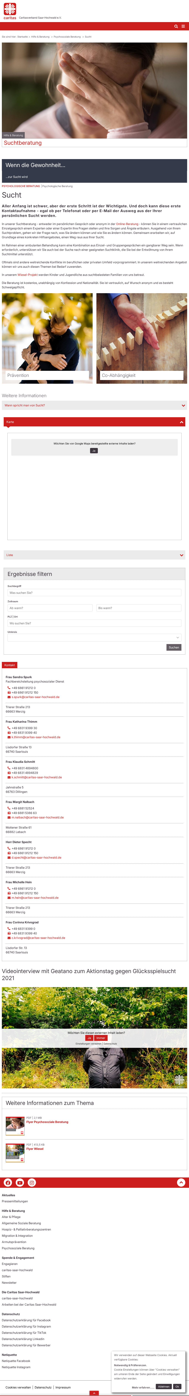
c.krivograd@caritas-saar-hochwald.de (38, 938)
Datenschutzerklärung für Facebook (26, 1320)
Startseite (22, 36)
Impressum (63, 1387)
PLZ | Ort (13, 616)
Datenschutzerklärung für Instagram (26, 1326)
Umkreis (12, 631)
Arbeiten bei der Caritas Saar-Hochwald (29, 1304)
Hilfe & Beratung (40, 36)
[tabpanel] (94, 96)
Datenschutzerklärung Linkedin (23, 1339)
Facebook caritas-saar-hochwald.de (8, 1182)
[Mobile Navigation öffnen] (183, 26)
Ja (93, 450)
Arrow (94, 1393)
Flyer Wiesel (34, 1149)
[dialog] (148, 1371)
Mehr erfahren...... (143, 1387)
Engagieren (10, 1264)
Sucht (88, 36)
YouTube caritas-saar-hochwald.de (20, 1182)
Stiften (6, 1276)
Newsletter (9, 1282)
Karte (10, 422)
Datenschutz (43, 1387)
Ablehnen (163, 1386)
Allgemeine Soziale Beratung (21, 1223)
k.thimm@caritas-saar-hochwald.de (36, 737)
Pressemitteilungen (15, 1201)
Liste (9, 555)
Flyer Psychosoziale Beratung (47, 1122)
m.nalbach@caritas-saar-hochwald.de (38, 817)
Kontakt (9, 665)
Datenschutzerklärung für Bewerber (26, 1345)
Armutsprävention (14, 1242)
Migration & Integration (17, 1235)
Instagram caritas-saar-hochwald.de (32, 1182)
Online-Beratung (127, 224)
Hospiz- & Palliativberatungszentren (26, 1229)
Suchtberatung (23, 142)
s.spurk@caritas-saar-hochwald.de (35, 697)
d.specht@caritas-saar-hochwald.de (36, 857)
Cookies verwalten (18, 1387)
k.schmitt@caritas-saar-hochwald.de (37, 777)
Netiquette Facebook (16, 1361)
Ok (177, 1386)
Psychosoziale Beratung (67, 36)
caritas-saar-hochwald (17, 1270)
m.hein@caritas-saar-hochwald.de (35, 897)
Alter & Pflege (11, 1217)
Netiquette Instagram (16, 1367)
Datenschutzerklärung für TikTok (24, 1333)
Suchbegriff (14, 586)
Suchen (174, 647)
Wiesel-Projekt (28, 275)
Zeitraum (13, 601)
